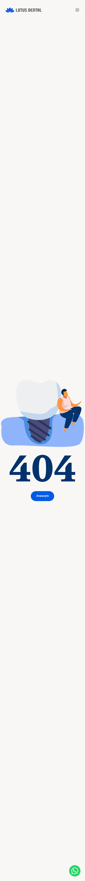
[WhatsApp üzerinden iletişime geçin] (74, 870)
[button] (77, 10)
